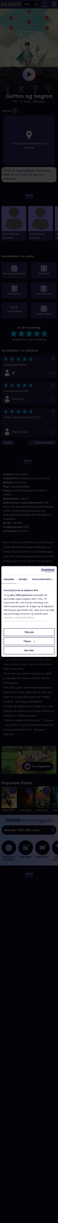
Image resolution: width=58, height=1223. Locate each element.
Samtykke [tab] (9, 579)
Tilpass (27, 641)
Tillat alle (29, 632)
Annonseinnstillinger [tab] (43, 579)
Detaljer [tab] (23, 579)
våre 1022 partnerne (21, 595)
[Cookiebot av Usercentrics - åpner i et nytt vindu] (41, 571)
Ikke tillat (29, 650)
